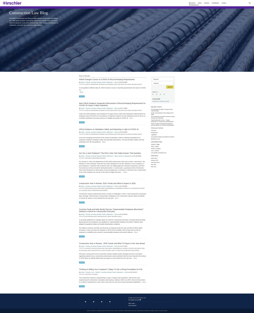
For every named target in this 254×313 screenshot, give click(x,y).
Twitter (102, 302)
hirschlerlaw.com (194, 5)
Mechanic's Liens (140, 248)
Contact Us (93, 310)
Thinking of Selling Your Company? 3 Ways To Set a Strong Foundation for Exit (110, 269)
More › (82, 92)
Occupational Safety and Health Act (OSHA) (118, 84)
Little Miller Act (135, 188)
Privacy (116, 310)
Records (134, 84)
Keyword (155, 79)
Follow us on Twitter (161, 95)
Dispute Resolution (91, 188)
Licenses (125, 248)
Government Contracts (122, 188)
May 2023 (153, 164)
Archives (206, 3)
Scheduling (119, 250)
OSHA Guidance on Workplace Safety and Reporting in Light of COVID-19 (109, 129)
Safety (140, 84)
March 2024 (154, 158)
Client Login (131, 303)
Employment (96, 158)
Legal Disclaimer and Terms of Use (105, 310)
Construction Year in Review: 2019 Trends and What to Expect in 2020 (107, 183)
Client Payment (132, 305)
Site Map (121, 310)
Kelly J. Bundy (85, 82)
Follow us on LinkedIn (165, 95)
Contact (224, 3)
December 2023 (155, 162)
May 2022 (153, 166)
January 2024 (154, 160)
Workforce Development (100, 190)
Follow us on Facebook (157, 95)
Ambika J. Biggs (155, 144)
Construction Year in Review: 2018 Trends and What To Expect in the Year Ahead (112, 243)
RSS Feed (153, 95)
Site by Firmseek (163, 310)
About (199, 3)
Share (81, 96)
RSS (118, 302)
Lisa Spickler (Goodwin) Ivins (158, 152)
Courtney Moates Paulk (98, 82)
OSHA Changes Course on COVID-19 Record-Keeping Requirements (107, 79)
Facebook (110, 302)
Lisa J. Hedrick (95, 272)
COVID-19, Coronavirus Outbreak (95, 84)
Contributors (215, 3)
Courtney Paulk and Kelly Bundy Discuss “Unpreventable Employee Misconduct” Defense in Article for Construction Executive (111, 210)
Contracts (88, 158)
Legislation (154, 134)
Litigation (131, 248)
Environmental (110, 188)
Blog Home (192, 3)
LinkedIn (94, 302)
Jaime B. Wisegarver (125, 156)
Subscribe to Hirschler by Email (160, 101)
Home (88, 310)
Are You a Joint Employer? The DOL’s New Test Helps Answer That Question (110, 153)
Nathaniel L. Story (112, 82)
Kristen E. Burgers (156, 148)
